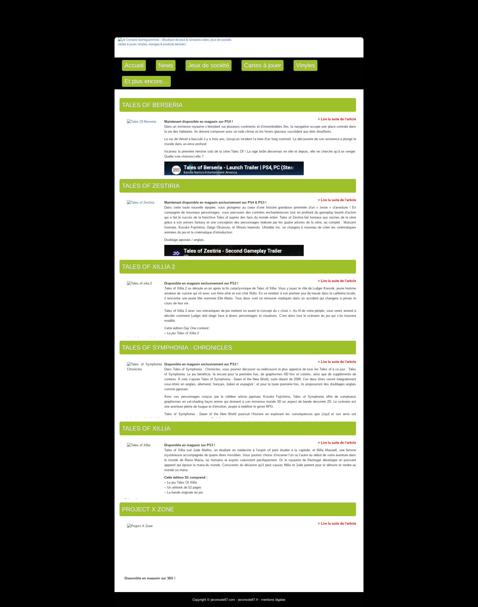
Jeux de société (208, 65)
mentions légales (273, 599)
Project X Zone (148, 509)
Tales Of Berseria (152, 105)
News (165, 65)
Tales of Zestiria (150, 185)
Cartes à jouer (262, 65)
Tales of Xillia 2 (148, 266)
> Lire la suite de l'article (337, 119)
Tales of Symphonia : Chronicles (177, 347)
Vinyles (305, 65)
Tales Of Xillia (146, 428)
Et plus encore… (146, 81)
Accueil (133, 65)
